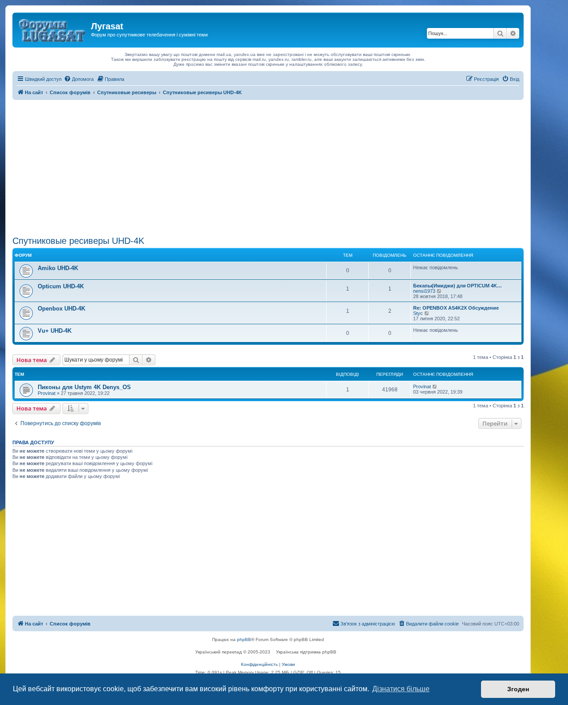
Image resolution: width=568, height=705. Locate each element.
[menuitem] (79, 79)
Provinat (46, 393)
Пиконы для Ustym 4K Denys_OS (84, 387)
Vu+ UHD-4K (54, 330)
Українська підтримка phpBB (306, 651)
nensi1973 (424, 291)
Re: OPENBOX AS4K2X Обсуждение (456, 308)
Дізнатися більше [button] (401, 689)
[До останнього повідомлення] (435, 386)
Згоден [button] (518, 689)
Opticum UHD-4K (61, 286)
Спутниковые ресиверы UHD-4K (78, 241)
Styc (418, 313)
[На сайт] (53, 29)
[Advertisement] (268, 166)
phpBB (244, 639)
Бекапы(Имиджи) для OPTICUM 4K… (457, 285)
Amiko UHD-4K (58, 268)
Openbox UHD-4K (61, 308)
